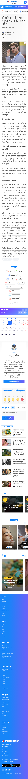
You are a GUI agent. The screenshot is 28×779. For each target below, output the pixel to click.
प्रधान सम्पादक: (4, 749)
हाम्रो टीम (3, 725)
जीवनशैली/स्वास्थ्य (5, 610)
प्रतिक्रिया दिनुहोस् (8, 418)
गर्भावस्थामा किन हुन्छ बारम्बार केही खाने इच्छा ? (19, 482)
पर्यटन (3, 627)
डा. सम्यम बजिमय (9, 33)
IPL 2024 (4, 651)
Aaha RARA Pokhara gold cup (7, 654)
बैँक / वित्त (3, 631)
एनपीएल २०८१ (4, 645)
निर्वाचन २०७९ (4, 713)
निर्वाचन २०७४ (4, 706)
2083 (4, 683)
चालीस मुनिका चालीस (6, 677)
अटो (2, 633)
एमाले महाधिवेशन (5, 715)
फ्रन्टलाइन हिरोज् (5, 688)
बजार (3, 624)
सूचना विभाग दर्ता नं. (5, 754)
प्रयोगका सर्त (4, 727)
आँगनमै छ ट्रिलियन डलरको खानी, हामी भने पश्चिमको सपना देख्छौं (19, 452)
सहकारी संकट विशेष (5, 697)
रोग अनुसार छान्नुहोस (20, 7)
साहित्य (3, 604)
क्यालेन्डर (4, 310)
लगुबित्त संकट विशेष (5, 699)
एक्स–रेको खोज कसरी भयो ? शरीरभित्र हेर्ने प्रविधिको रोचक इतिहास (19, 462)
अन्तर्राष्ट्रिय (3, 615)
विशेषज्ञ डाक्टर (8, 7)
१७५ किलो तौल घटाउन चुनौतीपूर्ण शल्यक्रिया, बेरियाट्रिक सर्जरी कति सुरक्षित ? (19, 473)
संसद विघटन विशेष (5, 702)
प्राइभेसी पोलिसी (4, 731)
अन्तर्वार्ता (3, 606)
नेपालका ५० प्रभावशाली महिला (7, 669)
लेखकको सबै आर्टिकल (14, 382)
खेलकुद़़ (3, 608)
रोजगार (3, 629)
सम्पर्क (3, 734)
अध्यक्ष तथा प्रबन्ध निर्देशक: (6, 744)
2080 (4, 670)
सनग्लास (16, 259)
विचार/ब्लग (4, 601)
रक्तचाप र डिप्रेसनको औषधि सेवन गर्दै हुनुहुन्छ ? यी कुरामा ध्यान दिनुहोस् (19, 442)
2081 (4, 673)
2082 (4, 675)
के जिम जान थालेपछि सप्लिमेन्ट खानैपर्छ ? (18, 431)
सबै (23, 556)
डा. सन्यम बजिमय (6, 259)
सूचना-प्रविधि (4, 636)
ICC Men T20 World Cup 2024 (7, 648)
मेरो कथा (3, 686)
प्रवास (3, 613)
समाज (3, 599)
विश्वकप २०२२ (4, 660)
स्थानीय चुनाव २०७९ (5, 711)
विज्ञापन (3, 729)
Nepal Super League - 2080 (6, 657)
